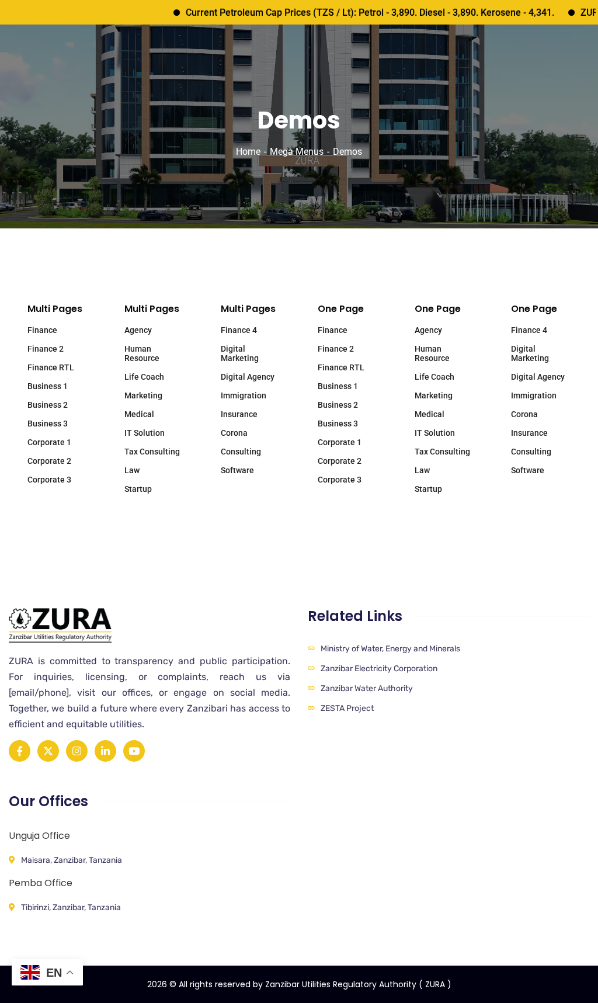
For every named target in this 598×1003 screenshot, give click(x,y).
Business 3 (47, 423)
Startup (138, 489)
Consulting (241, 451)
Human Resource (141, 353)
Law (132, 470)
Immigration (243, 395)
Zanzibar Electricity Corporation (379, 669)
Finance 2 (45, 348)
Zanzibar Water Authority (367, 688)
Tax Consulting (152, 451)
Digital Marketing (240, 353)
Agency (138, 330)
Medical (139, 414)
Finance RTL (50, 367)
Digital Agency (247, 376)
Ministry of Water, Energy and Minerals (390, 649)
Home (248, 151)
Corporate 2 (49, 461)
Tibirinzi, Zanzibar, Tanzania (71, 907)
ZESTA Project (347, 708)
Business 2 (47, 404)
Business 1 (47, 386)
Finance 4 (239, 330)
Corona (234, 433)
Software (237, 470)
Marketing (143, 395)
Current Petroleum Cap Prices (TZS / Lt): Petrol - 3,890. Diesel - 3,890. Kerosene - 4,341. (353, 12)
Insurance (239, 414)
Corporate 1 (49, 442)
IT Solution (144, 433)
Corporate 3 (49, 479)
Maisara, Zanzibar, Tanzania (71, 860)
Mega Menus (297, 151)
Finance (42, 330)
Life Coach (144, 376)
